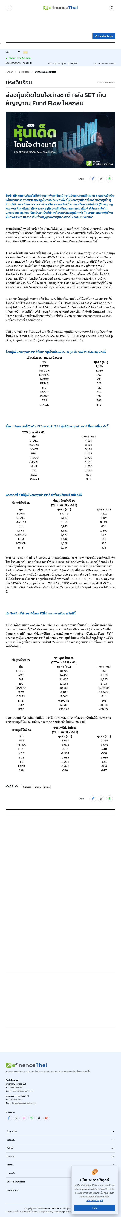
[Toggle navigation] (9, 8)
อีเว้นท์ (10, 1148)
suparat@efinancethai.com (23, 1090)
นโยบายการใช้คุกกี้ (94, 1200)
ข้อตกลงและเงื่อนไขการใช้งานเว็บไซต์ (21, 1211)
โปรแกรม (11, 1140)
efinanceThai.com (53, 1208)
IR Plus (10, 1164)
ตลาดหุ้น (38, 787)
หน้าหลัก (9, 72)
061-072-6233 (16, 1099)
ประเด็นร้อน (27, 787)
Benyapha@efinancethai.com (24, 1103)
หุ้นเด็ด (47, 787)
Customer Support (16, 1181)
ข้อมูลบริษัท (12, 1131)
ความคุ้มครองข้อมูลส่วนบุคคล (50, 1211)
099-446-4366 (16, 1087)
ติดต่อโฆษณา (13, 1190)
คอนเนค (10, 1156)
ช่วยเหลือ (11, 1173)
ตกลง (94, 1208)
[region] (60, 22)
